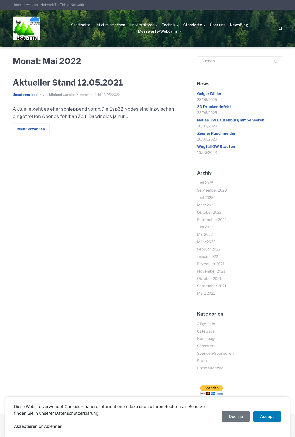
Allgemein (206, 324)
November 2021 (211, 271)
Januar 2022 (207, 256)
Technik (168, 25)
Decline (236, 416)
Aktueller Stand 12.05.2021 (68, 83)
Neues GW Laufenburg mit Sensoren (230, 120)
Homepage (207, 338)
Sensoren (205, 346)
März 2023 (206, 205)
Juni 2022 (205, 227)
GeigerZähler (209, 94)
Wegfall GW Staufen (216, 146)
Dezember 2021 (210, 264)
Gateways (205, 331)
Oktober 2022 (209, 212)
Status (203, 361)
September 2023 (212, 190)
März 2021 (206, 293)
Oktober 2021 (209, 278)
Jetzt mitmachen (110, 25)
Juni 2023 (205, 198)
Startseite (80, 25)
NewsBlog (239, 25)
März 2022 (206, 242)
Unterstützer (142, 25)
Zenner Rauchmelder (216, 133)
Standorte (192, 25)
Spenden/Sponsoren (215, 353)
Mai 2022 (205, 234)
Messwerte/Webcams (158, 31)
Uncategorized (25, 95)
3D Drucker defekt (214, 107)
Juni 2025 (205, 183)
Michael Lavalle (62, 95)
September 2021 (211, 286)
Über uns (217, 25)
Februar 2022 (208, 249)
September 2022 (212, 220)
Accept (267, 416)
